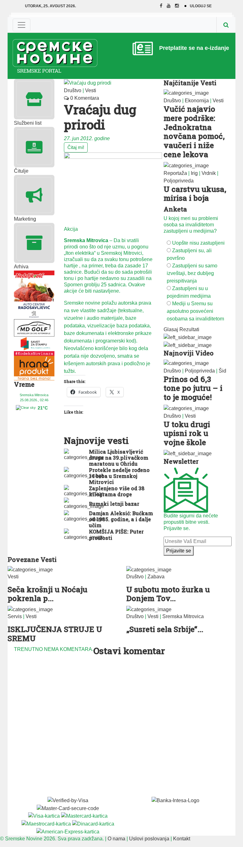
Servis (15, 616)
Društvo (72, 90)
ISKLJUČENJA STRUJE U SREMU (55, 633)
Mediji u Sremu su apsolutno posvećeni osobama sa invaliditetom (195, 311)
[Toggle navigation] (21, 25)
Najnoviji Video (189, 353)
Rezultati (189, 329)
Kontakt (181, 838)
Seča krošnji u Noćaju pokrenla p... (47, 594)
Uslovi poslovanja (149, 838)
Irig (194, 173)
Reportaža (175, 173)
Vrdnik (209, 173)
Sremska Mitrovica (183, 616)
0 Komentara (84, 98)
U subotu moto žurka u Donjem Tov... (168, 594)
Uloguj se (201, 6)
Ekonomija (197, 100)
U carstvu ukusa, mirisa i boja (195, 193)
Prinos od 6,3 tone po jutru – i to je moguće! (193, 388)
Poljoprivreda (179, 180)
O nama (116, 838)
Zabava (156, 576)
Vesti (90, 90)
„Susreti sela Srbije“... (164, 629)
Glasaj (171, 329)
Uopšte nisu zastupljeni (198, 243)
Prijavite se (178, 550)
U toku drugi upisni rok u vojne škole (187, 433)
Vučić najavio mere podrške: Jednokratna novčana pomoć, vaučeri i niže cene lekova (194, 131)
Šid (222, 370)
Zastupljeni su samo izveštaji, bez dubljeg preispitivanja (192, 273)
